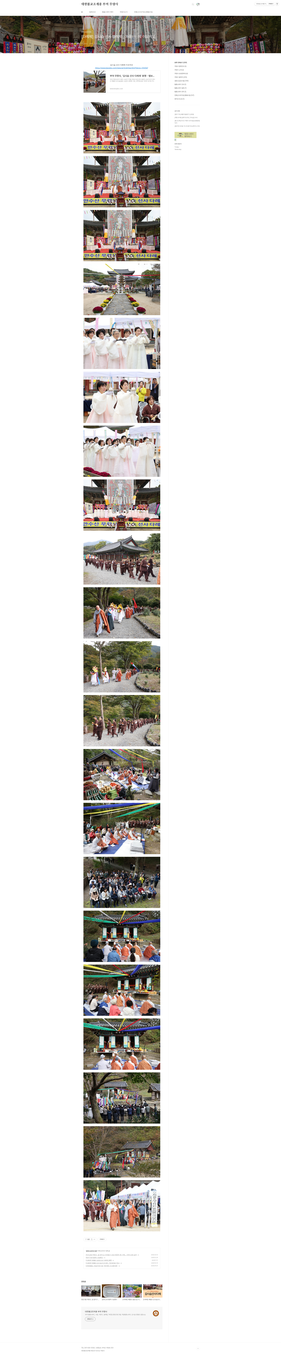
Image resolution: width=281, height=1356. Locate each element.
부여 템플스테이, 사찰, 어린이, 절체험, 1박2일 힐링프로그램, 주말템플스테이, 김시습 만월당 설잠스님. (115, 1314)
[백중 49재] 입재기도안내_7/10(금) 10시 (186, 117)
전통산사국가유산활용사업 (143, 12)
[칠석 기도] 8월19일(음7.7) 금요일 (184, 114)
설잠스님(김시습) (91, 1251)
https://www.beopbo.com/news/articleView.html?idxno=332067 (121, 68)
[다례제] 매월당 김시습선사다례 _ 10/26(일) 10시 (103, 1263)
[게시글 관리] (94, 1239)
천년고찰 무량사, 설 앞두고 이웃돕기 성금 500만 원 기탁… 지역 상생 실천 (111, 1255)
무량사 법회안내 (180, 66)
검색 (193, 4)
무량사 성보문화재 (181, 73)
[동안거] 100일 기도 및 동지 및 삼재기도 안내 (187, 126)
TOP (198, 1348)
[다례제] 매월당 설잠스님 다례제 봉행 (99, 1260)
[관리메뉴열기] (277, 3)
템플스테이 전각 (180, 92)
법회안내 (92, 12)
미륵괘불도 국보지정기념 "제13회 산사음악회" (102, 1266)
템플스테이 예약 (107, 12)
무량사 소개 (179, 70)
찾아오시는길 (179, 99)
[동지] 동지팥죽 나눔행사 (94, 1257)
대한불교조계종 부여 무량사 (99, 4)
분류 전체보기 (181, 62)
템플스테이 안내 (180, 84)
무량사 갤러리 (181, 77)
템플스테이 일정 (180, 88)
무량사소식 (124, 12)
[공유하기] (91, 1239)
